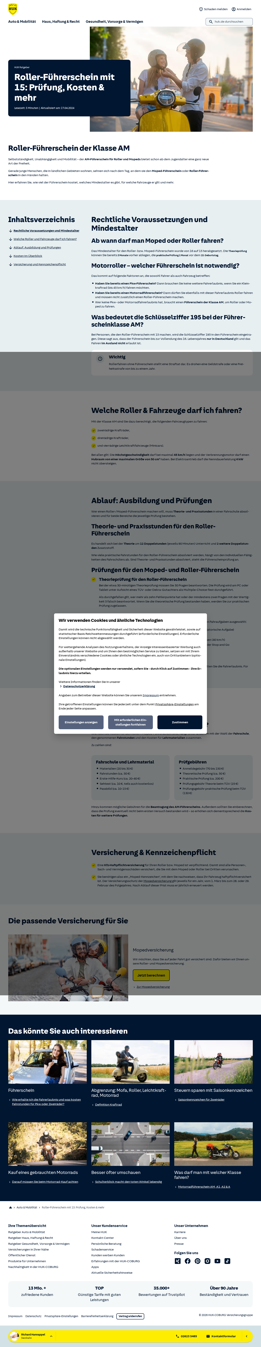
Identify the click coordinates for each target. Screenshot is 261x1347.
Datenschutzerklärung (79, 686)
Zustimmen (180, 722)
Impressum (151, 695)
